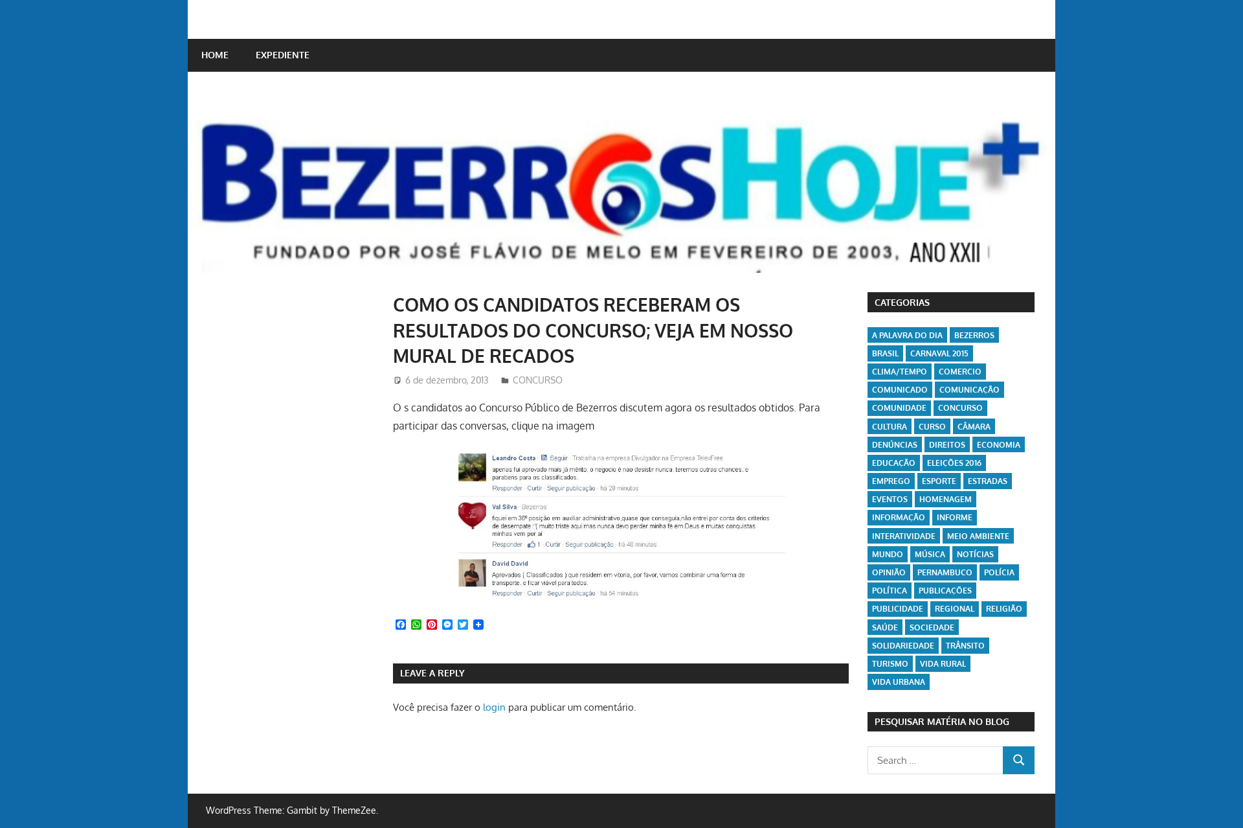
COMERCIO (960, 371)
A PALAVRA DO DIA (907, 335)
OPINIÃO (889, 572)
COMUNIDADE (899, 408)
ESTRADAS (987, 481)
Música (930, 554)
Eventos (890, 499)
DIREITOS (947, 445)
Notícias (975, 554)
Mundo (887, 554)
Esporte (939, 481)
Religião (1004, 609)
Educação (893, 463)
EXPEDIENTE (282, 54)
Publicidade (897, 609)
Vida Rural (943, 664)
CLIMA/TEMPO (899, 371)
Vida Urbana (898, 682)
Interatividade (903, 536)
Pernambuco (944, 572)
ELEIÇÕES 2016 (954, 463)
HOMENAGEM (945, 499)
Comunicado (900, 390)
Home (215, 54)
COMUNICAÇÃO (969, 390)
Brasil (885, 353)
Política (889, 590)
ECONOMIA (998, 445)
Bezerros (974, 335)
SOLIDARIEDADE (903, 645)
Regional (954, 609)
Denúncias (894, 445)
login (494, 707)
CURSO (932, 426)
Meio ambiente (978, 536)
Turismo (890, 664)
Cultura (889, 426)
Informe (954, 517)
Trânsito (965, 645)
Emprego (891, 481)
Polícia (999, 572)
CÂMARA (974, 426)
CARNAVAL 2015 (939, 353)
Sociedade (932, 627)
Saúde (885, 627)
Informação (898, 517)
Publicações (945, 590)
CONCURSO (538, 379)
